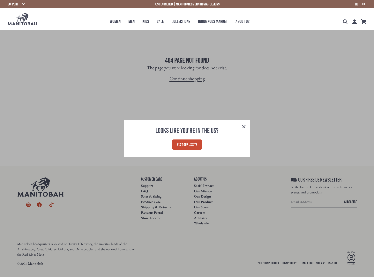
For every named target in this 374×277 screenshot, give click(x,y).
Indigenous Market (213, 21)
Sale (160, 21)
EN (356, 4)
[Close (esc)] (244, 127)
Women (115, 21)
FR (363, 4)
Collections (181, 21)
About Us (243, 21)
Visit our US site (187, 144)
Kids (145, 21)
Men (131, 21)
